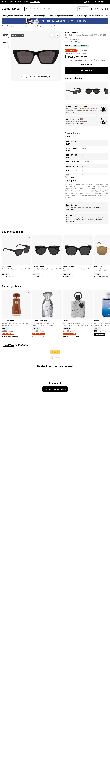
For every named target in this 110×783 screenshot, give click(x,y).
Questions (21, 345)
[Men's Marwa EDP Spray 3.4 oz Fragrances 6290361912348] (59, 292)
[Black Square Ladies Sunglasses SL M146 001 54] (59, 237)
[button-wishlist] (102, 8)
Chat (82, 220)
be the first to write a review (55, 389)
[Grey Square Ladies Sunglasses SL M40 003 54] (90, 237)
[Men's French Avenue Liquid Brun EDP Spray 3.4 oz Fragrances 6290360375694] (29, 292)
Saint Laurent (20, 26)
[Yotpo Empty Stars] (69, 42)
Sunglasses (10, 26)
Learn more (70, 112)
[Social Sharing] (52, 35)
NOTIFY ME (86, 70)
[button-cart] (106, 8)
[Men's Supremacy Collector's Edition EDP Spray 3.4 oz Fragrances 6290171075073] (90, 292)
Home (3, 26)
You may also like (73, 78)
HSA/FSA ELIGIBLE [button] (79, 46)
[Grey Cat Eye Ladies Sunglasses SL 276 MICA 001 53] (29, 237)
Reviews (8, 345)
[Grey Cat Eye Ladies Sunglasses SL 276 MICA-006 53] (57, 35)
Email (76, 220)
